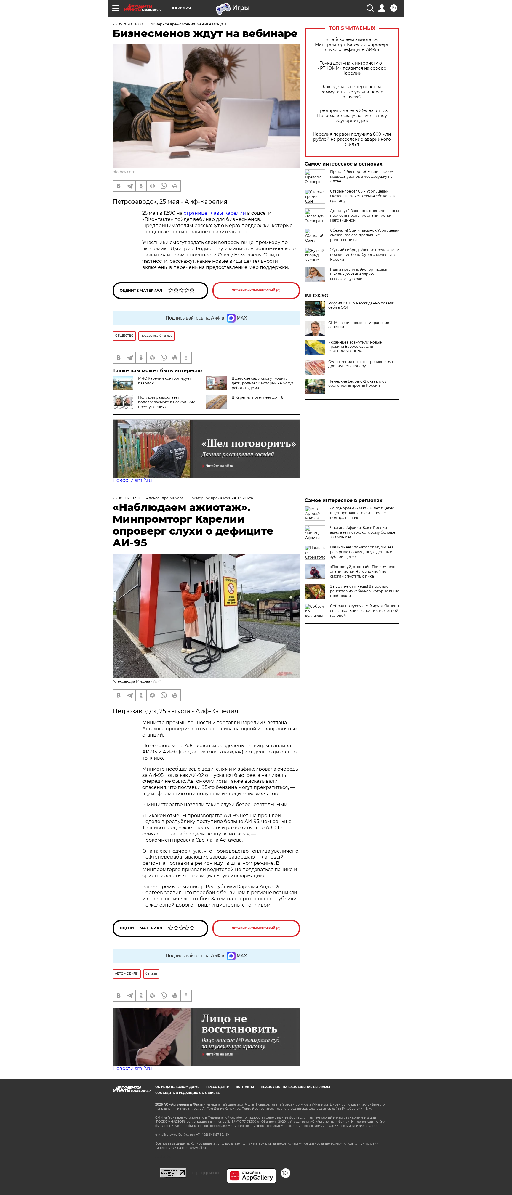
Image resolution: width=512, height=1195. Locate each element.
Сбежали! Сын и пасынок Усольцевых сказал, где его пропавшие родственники (364, 235)
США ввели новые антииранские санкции (358, 325)
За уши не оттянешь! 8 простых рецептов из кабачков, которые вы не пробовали (364, 591)
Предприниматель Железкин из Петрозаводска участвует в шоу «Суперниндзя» (352, 115)
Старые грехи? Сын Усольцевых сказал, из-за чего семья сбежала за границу (363, 196)
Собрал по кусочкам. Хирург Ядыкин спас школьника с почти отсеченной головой (364, 610)
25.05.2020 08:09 (128, 24)
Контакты (245, 1087)
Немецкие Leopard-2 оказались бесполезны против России (357, 383)
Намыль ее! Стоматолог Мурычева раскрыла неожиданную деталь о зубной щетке (362, 552)
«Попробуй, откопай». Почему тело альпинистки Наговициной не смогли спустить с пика (363, 571)
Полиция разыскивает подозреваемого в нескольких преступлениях (166, 402)
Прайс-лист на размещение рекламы (295, 1087)
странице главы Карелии (215, 213)
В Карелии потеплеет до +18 (258, 397)
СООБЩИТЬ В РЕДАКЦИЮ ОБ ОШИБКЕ (187, 1093)
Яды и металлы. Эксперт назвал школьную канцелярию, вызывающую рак (359, 274)
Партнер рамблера (206, 1173)
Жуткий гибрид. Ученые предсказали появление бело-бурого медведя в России (364, 255)
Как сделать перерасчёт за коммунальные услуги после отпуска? (352, 92)
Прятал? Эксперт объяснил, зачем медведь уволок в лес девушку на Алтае (361, 176)
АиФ (157, 681)
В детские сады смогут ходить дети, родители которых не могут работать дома (262, 383)
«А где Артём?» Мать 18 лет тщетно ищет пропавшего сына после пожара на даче (362, 513)
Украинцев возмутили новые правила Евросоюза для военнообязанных (355, 346)
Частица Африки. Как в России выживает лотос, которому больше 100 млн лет (362, 532)
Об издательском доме (177, 1087)
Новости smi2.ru (132, 480)
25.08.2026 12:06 (127, 498)
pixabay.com (124, 172)
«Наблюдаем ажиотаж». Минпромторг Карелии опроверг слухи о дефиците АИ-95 (352, 44)
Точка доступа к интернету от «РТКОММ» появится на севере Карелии (352, 68)
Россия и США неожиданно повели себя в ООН (361, 305)
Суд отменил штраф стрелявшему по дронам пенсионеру (362, 364)
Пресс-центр (217, 1087)
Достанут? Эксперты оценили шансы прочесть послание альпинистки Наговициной (364, 215)
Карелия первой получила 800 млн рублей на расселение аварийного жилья (352, 139)
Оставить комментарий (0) (256, 290)
